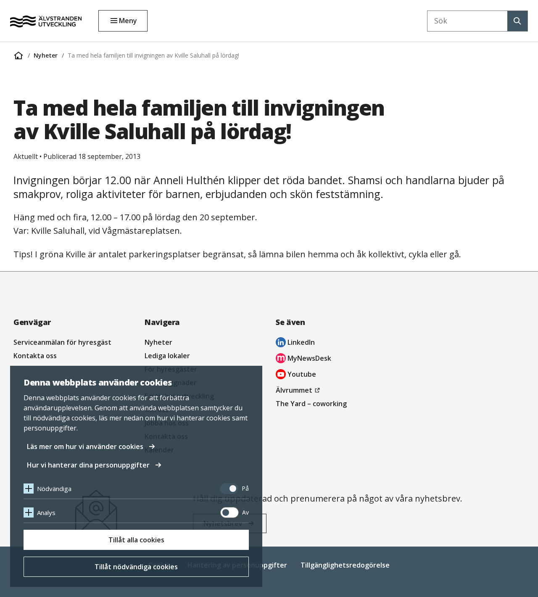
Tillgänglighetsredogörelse (345, 565)
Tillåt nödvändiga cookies (136, 566)
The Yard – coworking (311, 403)
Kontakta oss (35, 355)
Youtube (296, 375)
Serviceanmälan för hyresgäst (62, 342)
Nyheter (46, 55)
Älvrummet (299, 391)
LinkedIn (295, 343)
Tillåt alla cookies (136, 539)
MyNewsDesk (303, 359)
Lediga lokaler (167, 355)
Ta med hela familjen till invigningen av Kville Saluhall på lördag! (153, 55)
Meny (128, 20)
